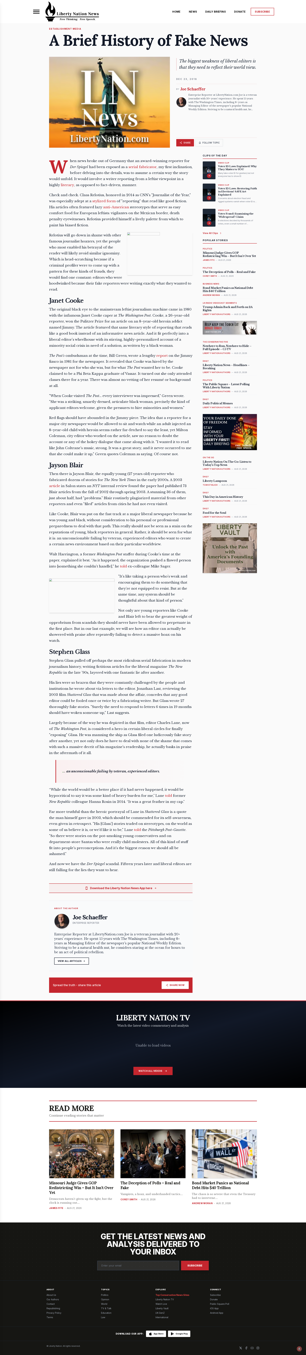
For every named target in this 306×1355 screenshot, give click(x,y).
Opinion (105, 1299)
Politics (104, 1295)
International (162, 1317)
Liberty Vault (162, 1308)
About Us (51, 1295)
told (123, 566)
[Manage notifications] (299, 1348)
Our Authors (53, 1299)
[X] (240, 1348)
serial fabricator (143, 167)
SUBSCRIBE (262, 11)
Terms (50, 1317)
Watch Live (161, 1304)
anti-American (116, 207)
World (104, 1304)
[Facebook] (246, 1348)
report (162, 356)
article (54, 486)
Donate (214, 1299)
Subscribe (194, 1265)
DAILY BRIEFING (215, 11)
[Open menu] (36, 11)
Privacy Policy (54, 1312)
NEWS (193, 11)
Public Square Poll (219, 1304)
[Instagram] (257, 1348)
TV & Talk (106, 1308)
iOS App (214, 1308)
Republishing (53, 1308)
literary (67, 185)
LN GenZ (160, 1312)
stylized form (104, 201)
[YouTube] (252, 1348)
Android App (216, 1312)
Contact (51, 1304)
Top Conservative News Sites (172, 1295)
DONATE (240, 11)
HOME (176, 11)
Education (106, 1312)
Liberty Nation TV (165, 1299)
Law (103, 1317)
